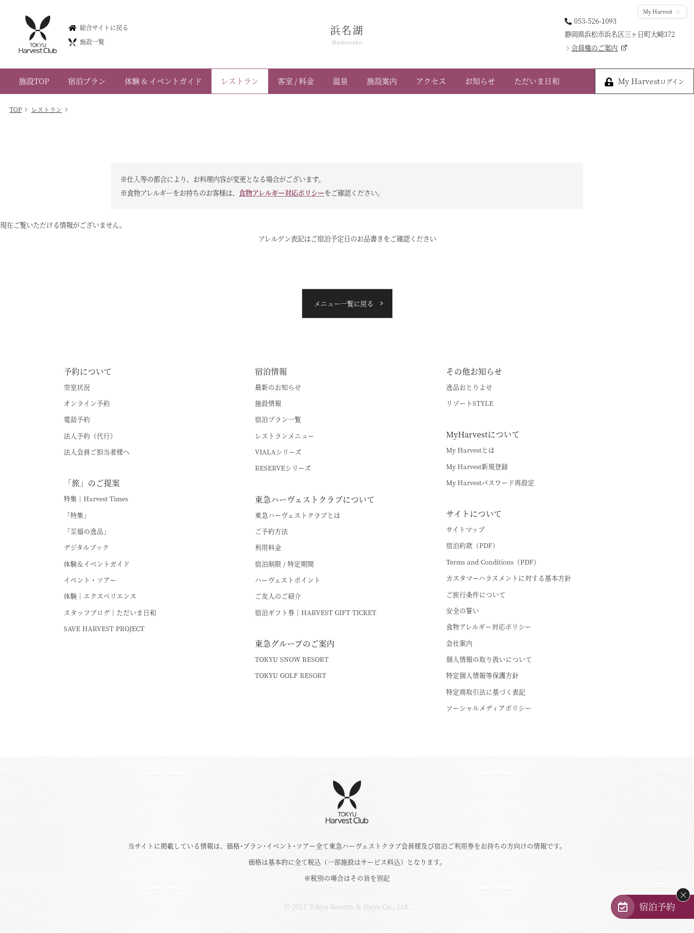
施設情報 (268, 403)
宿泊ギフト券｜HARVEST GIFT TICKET (315, 612)
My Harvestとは (470, 449)
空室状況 (77, 387)
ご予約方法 (271, 531)
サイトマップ (465, 529)
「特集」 (77, 515)
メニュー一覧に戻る (343, 303)
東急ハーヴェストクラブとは (297, 515)
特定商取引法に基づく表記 (485, 691)
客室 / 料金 (296, 81)
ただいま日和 (536, 81)
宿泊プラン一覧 (278, 419)
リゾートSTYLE (469, 403)
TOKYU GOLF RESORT (290, 675)
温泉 (340, 81)
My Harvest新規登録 (477, 466)
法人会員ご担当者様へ (97, 451)
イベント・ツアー (90, 579)
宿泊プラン (87, 81)
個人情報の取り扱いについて (489, 659)
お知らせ (480, 81)
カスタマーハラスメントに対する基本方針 (508, 577)
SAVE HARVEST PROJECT (104, 628)
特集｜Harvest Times (96, 498)
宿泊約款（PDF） (472, 545)
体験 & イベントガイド (163, 81)
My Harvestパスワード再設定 (490, 482)
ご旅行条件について (476, 594)
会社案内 (459, 643)
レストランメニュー (284, 435)
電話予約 (77, 419)
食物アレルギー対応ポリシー (281, 192)
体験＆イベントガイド (97, 563)
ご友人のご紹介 (278, 595)
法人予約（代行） (90, 435)
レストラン (240, 81)
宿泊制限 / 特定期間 (284, 563)
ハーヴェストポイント (288, 579)
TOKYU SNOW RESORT (292, 659)
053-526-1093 (595, 20)
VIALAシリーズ (278, 451)
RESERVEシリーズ (283, 467)
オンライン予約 (87, 403)
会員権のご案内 (594, 47)
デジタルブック (86, 547)
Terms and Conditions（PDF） (493, 561)
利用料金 (268, 547)
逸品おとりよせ (469, 387)
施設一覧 (92, 41)
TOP (15, 109)
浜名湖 (347, 34)
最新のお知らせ (278, 387)
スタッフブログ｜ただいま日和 (110, 612)
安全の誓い (462, 610)
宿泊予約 (657, 906)
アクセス (431, 81)
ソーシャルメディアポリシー (489, 707)
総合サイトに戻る (104, 26)
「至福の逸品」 (87, 531)
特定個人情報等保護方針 (482, 675)
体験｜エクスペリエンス (100, 595)
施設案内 (382, 81)
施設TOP (34, 81)
